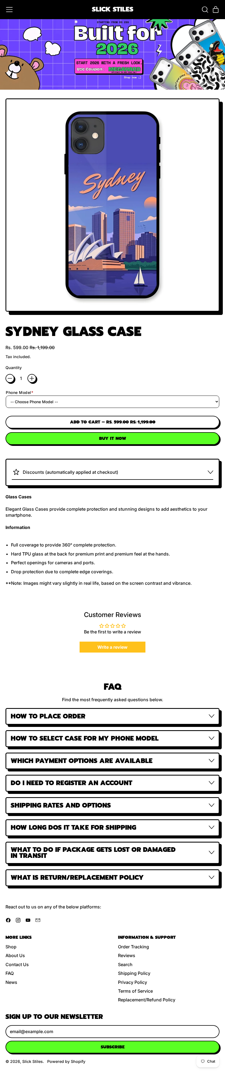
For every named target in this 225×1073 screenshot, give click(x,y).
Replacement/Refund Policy (146, 999)
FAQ (9, 973)
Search (125, 964)
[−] (9, 378)
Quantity (13, 367)
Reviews (126, 955)
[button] (205, 9)
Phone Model (19, 392)
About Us (15, 955)
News (11, 982)
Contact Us (17, 964)
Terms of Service (135, 991)
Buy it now (112, 438)
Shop (10, 946)
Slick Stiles (112, 9)
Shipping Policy (134, 973)
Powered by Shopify (66, 1061)
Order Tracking (133, 946)
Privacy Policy (132, 982)
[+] (31, 378)
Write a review (112, 647)
